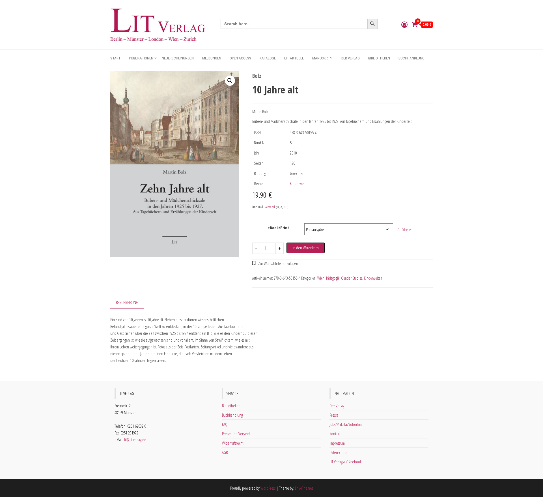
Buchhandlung (411, 58)
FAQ (224, 424)
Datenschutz (338, 452)
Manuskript (322, 58)
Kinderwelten (299, 183)
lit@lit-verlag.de (135, 439)
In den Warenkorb (305, 247)
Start (115, 58)
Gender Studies (351, 278)
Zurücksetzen (404, 229)
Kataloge (268, 58)
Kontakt (334, 433)
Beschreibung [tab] (127, 302)
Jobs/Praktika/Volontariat (346, 424)
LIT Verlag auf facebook (345, 461)
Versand (270, 206)
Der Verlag (350, 58)
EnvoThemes (304, 488)
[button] (230, 81)
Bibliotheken (379, 58)
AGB (225, 452)
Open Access (240, 58)
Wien (320, 278)
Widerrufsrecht (232, 443)
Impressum (337, 443)
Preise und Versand (236, 433)
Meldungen (211, 58)
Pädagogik (332, 278)
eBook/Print (278, 227)
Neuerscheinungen (178, 58)
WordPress (267, 488)
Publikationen (141, 58)
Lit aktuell (294, 58)
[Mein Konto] (404, 24)
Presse (334, 415)
